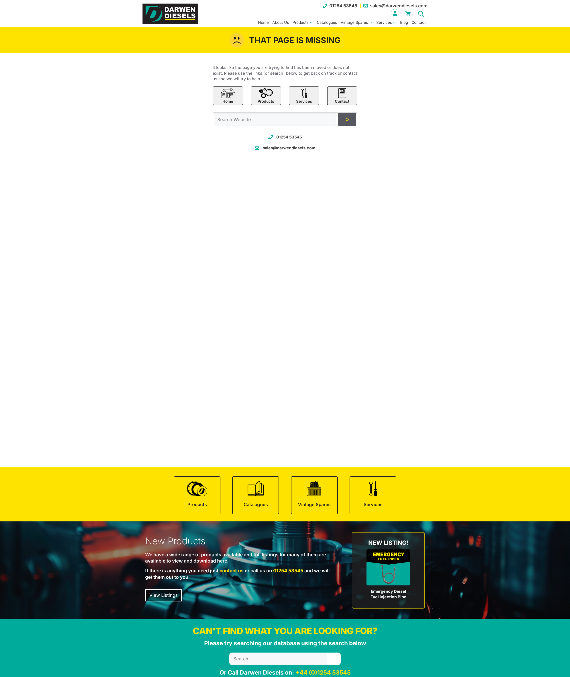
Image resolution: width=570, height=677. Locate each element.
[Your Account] (395, 13)
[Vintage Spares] (314, 495)
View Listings (163, 595)
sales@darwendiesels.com (399, 5)
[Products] (197, 495)
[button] (421, 13)
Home (263, 22)
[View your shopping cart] (408, 13)
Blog (404, 22)
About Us (280, 22)
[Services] (373, 495)
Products (301, 22)
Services (384, 22)
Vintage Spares (354, 22)
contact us (232, 570)
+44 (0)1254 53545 (323, 672)
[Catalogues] (256, 495)
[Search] (347, 119)
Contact (418, 22)
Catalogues (327, 22)
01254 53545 (343, 5)
